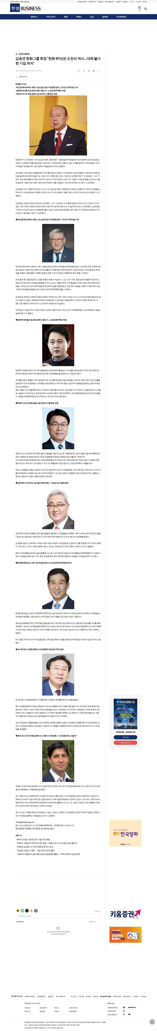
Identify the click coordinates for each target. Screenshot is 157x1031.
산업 (92, 17)
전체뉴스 (34, 17)
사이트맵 (143, 996)
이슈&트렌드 (121, 17)
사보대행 (118, 1)
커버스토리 (50, 17)
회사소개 (73, 996)
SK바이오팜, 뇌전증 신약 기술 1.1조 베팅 (33, 839)
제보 (131, 1)
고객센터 (136, 996)
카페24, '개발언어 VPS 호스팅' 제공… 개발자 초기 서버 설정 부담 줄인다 (47, 843)
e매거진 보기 (125, 743)
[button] (139, 8)
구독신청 (138, 1)
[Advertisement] (78, 36)
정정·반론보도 (127, 996)
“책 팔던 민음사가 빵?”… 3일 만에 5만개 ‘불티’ (36, 850)
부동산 (79, 17)
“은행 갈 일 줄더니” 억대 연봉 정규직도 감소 (35, 847)
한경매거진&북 (14, 1)
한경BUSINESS (24, 54)
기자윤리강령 (117, 996)
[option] (125, 833)
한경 (82, 2)
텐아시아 (27, 1011)
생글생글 (42, 1011)
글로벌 (105, 17)
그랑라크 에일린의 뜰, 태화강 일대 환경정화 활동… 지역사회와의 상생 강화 (48, 854)
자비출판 (124, 1)
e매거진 (144, 1)
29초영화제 (73, 1011)
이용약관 (95, 996)
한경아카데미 (73, 1008)
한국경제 (27, 1008)
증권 (66, 17)
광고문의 (88, 996)
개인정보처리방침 (105, 996)
